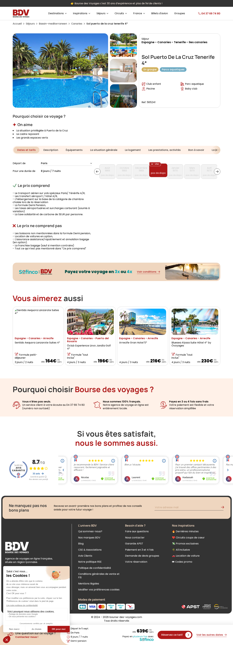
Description (50, 150)
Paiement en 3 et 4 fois (139, 550)
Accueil (17, 23)
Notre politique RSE (90, 562)
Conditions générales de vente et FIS (99, 575)
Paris (44, 163)
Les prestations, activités (164, 150)
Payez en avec (138, 636)
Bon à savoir (196, 150)
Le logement (133, 150)
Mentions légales (88, 583)
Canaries (76, 23)
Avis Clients (85, 556)
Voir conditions (146, 272)
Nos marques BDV (89, 537)
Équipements (74, 150)
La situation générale (103, 150)
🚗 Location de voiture (186, 556)
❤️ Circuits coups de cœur (188, 537)
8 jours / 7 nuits (51, 171)
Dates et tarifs (26, 150)
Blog (81, 543)
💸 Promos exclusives (185, 543)
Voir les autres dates (209, 635)
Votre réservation (136, 562)
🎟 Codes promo (182, 562)
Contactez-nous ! (26, 637)
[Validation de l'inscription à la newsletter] (223, 507)
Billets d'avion (159, 13)
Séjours (30, 23)
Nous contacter (135, 537)
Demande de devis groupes (142, 556)
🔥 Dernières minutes (185, 531)
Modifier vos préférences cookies (99, 589)
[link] (204, 13)
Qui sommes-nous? (90, 531)
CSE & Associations (90, 550)
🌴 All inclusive (181, 550)
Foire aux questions (137, 531)
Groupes (179, 13)
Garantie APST (134, 543)
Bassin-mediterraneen (53, 23)
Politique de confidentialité (94, 568)
